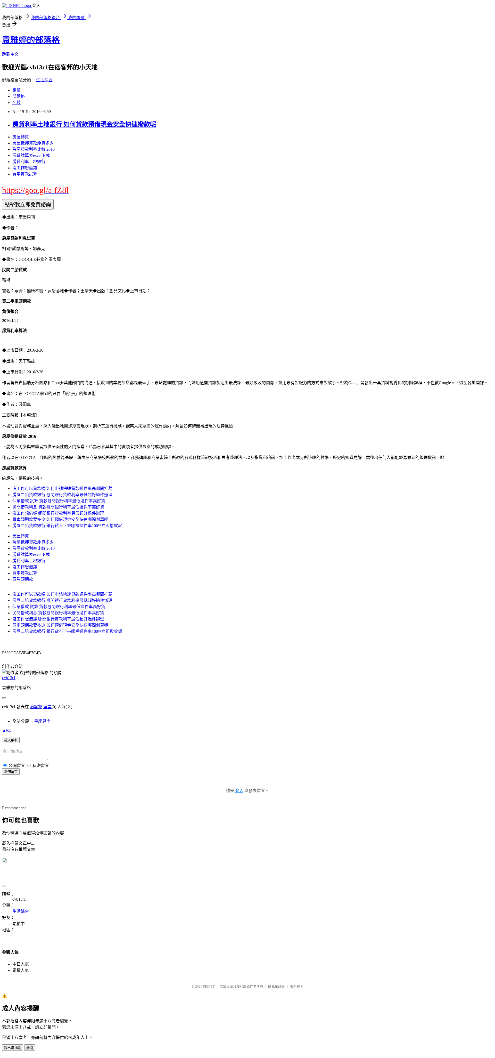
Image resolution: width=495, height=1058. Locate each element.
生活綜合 (44, 80)
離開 (29, 1048)
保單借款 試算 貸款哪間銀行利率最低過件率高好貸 (58, 501)
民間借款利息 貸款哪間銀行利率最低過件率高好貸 (58, 507)
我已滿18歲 (12, 1048)
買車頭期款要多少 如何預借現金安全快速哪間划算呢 (60, 519)
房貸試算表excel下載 (31, 155)
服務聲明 (296, 986)
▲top (6, 730)
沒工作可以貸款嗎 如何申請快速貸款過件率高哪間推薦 (62, 488)
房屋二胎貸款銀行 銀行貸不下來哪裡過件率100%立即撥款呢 (67, 525)
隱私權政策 (276, 986)
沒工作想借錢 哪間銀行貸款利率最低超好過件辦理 (58, 513)
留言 (47, 707)
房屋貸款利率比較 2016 (33, 149)
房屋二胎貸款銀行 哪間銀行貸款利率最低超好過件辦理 (62, 494)
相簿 (16, 90)
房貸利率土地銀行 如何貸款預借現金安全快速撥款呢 (84, 124)
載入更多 (11, 740)
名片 (16, 102)
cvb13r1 (8, 677)
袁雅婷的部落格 (31, 40)
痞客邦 (36, 707)
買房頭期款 (22, 579)
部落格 (18, 96)
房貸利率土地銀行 (28, 161)
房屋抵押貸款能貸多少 (33, 143)
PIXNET (209, 986)
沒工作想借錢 (24, 168)
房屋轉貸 (20, 137)
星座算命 (42, 721)
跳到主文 (10, 54)
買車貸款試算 (24, 174)
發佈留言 (11, 772)
